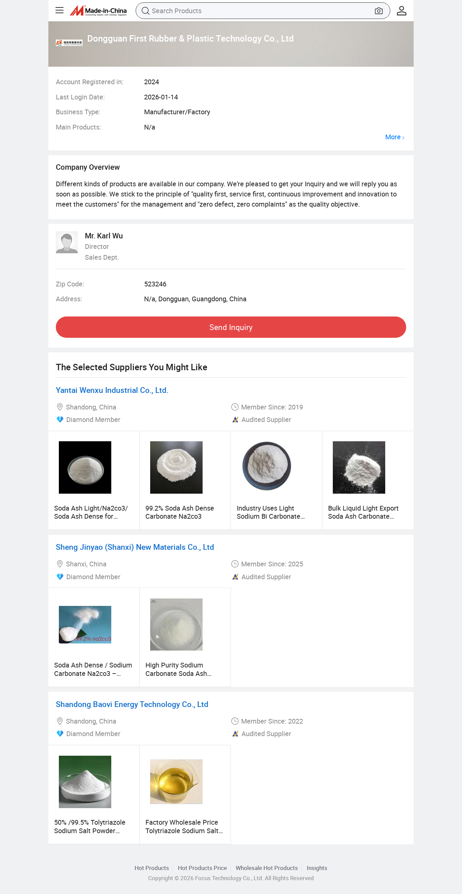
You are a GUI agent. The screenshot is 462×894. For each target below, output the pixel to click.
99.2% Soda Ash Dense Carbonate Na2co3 (179, 512)
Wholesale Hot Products (267, 868)
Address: (69, 298)
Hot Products (152, 868)
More (393, 137)
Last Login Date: (80, 96)
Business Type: (78, 111)
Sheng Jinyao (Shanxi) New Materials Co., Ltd (135, 547)
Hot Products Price (202, 868)
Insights (317, 868)
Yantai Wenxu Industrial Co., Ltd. (112, 390)
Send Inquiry (231, 327)
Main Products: (78, 127)
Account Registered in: (89, 81)
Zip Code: (70, 283)
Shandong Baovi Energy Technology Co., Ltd (132, 704)
